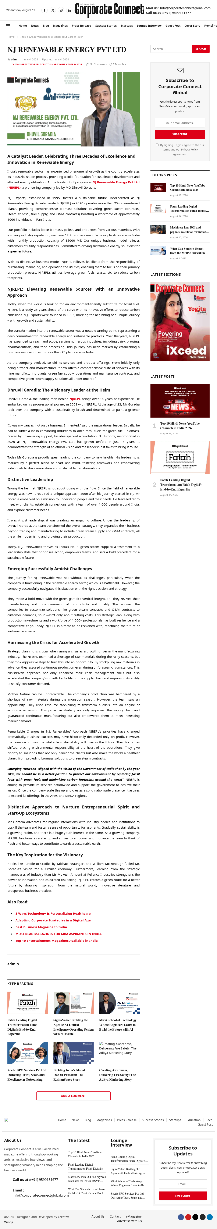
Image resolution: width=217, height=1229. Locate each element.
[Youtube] (188, 1217)
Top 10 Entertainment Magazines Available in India (56, 940)
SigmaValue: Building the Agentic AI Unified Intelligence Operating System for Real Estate (73, 1027)
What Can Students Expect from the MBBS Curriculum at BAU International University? (189, 251)
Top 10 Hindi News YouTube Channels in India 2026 (187, 187)
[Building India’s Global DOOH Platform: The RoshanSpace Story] (73, 1053)
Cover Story (192, 26)
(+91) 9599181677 (177, 12)
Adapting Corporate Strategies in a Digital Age (53, 920)
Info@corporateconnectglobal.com (185, 8)
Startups (127, 26)
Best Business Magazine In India (41, 927)
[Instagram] (203, 1217)
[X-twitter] (195, 1217)
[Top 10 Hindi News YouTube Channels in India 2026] (158, 187)
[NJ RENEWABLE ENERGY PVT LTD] (73, 109)
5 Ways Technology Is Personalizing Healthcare (53, 913)
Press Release (81, 26)
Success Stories (106, 26)
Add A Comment (73, 1096)
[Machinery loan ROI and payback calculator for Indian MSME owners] (158, 229)
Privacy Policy (189, 149)
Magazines (60, 26)
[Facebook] (181, 1217)
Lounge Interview (149, 26)
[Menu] (8, 26)
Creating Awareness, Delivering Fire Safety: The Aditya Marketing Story (117, 1074)
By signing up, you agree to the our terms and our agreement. (182, 149)
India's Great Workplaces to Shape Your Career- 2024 (47, 64)
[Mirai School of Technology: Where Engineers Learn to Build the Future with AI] (119, 1003)
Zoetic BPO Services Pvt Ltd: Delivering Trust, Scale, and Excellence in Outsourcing (27, 1074)
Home (23, 26)
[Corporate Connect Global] (109, 10)
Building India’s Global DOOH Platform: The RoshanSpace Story (69, 1074)
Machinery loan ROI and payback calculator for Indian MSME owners (188, 229)
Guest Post (173, 26)
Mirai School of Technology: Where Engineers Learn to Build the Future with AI (118, 1024)
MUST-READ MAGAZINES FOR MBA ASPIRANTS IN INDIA (58, 934)
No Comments (98, 64)
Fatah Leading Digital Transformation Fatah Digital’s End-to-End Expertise (22, 1027)
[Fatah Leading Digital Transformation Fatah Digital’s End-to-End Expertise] (27, 1003)
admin (15, 59)
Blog (46, 26)
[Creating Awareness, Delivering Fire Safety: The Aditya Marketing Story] (119, 1053)
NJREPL (75, 399)
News (35, 26)
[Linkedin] (210, 1217)
